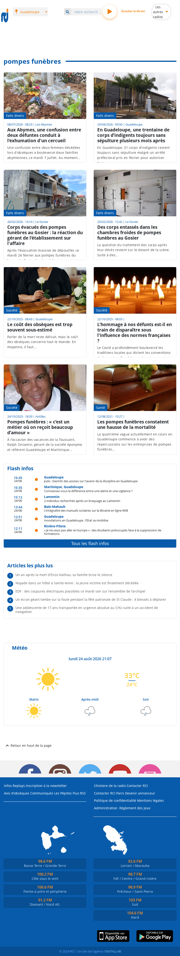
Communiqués (41, 793)
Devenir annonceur (140, 793)
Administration (105, 808)
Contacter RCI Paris (109, 793)
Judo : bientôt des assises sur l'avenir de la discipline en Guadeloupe (91, 481)
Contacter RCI (137, 785)
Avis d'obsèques (16, 793)
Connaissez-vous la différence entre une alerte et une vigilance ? (88, 491)
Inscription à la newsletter (46, 785)
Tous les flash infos (90, 543)
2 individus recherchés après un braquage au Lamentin (82, 501)
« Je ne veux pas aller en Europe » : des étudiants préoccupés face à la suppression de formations (102, 532)
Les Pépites (63, 793)
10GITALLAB (112, 951)
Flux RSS (79, 793)
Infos (8, 785)
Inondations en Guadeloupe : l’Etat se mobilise (76, 520)
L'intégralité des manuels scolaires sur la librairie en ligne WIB (86, 510)
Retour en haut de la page (31, 745)
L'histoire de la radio (110, 785)
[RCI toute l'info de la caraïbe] (4, 16)
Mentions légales (150, 800)
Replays (19, 785)
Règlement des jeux (134, 808)
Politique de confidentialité (115, 800)
